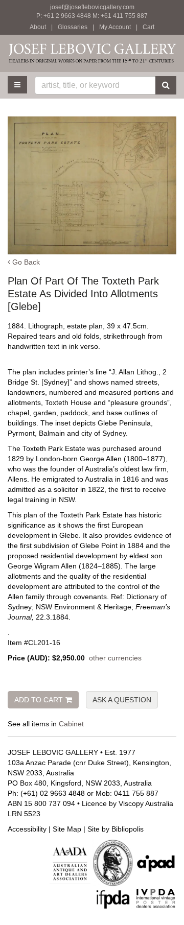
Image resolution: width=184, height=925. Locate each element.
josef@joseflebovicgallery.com (92, 7)
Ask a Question (122, 700)
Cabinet (71, 724)
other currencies (115, 658)
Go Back (25, 262)
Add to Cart (38, 700)
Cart (148, 27)
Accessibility (27, 829)
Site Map (67, 829)
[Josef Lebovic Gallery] (92, 52)
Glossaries (72, 27)
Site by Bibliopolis (115, 829)
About (38, 27)
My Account (115, 27)
